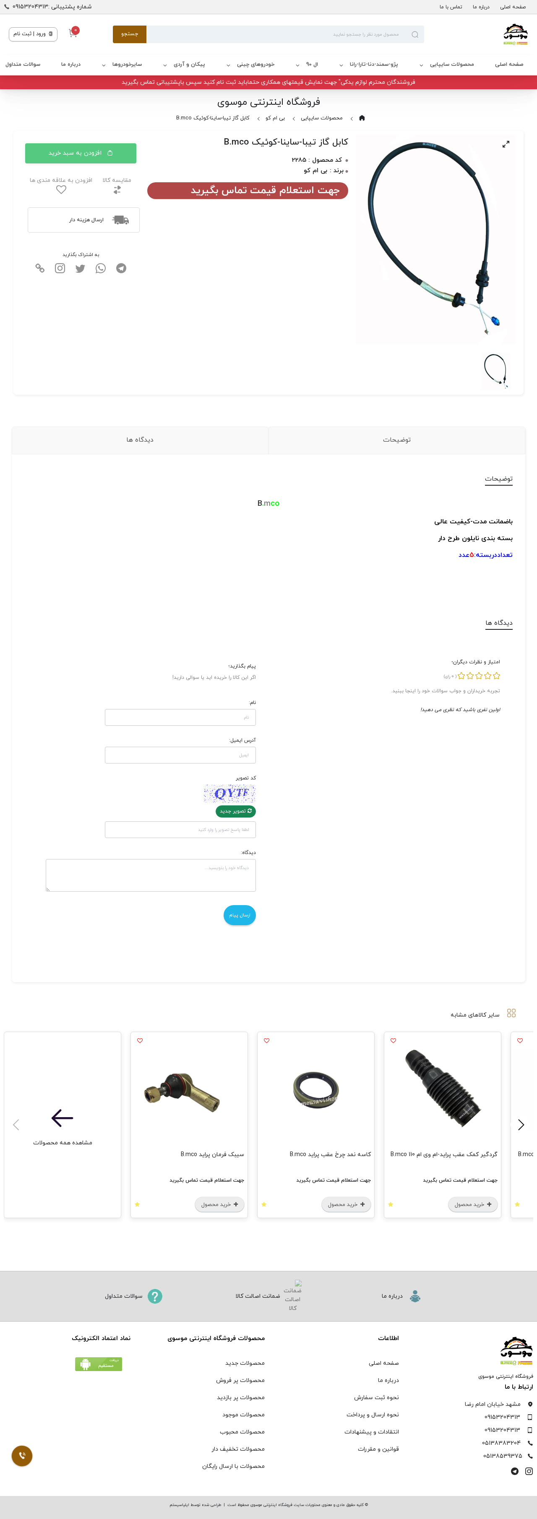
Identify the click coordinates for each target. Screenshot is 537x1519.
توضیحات (397, 440)
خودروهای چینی (255, 64)
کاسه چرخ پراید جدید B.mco (63, 1155)
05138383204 (501, 1443)
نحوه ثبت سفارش (376, 1398)
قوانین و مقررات (378, 1449)
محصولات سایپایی (452, 64)
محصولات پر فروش (240, 1380)
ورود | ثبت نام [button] (30, 34)
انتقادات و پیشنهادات (371, 1432)
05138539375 (502, 1456)
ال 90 (312, 64)
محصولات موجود (243, 1415)
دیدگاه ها (140, 440)
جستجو (129, 34)
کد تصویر (246, 778)
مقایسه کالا (116, 180)
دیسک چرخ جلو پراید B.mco (445, 1155)
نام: (252, 702)
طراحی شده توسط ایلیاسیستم (195, 1505)
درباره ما (481, 7)
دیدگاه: (248, 852)
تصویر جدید (234, 811)
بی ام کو (275, 118)
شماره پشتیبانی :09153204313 (52, 7)
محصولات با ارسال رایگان (233, 1466)
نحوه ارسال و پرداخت (373, 1415)
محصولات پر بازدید (241, 1398)
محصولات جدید (245, 1363)
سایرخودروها (127, 64)
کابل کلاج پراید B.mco (326, 1155)
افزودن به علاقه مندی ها (61, 180)
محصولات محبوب (242, 1432)
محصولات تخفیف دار (238, 1449)
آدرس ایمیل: (242, 740)
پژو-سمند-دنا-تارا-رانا (374, 64)
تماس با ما (451, 7)
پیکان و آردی (189, 64)
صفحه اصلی (513, 7)
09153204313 (502, 1417)
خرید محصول (452, 1204)
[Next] (17, 1124)
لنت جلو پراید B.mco (200, 1155)
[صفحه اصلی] (476, 34)
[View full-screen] (506, 144)
